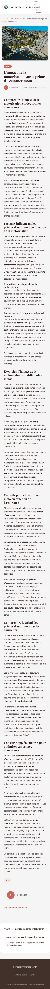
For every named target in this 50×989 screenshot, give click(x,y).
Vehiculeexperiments (21, 7)
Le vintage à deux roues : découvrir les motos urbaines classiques (24, 944)
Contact (33, 975)
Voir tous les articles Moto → (16, 907)
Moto (12, 19)
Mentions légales (20, 975)
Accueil (5, 19)
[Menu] (46, 7)
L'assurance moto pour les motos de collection (24, 937)
